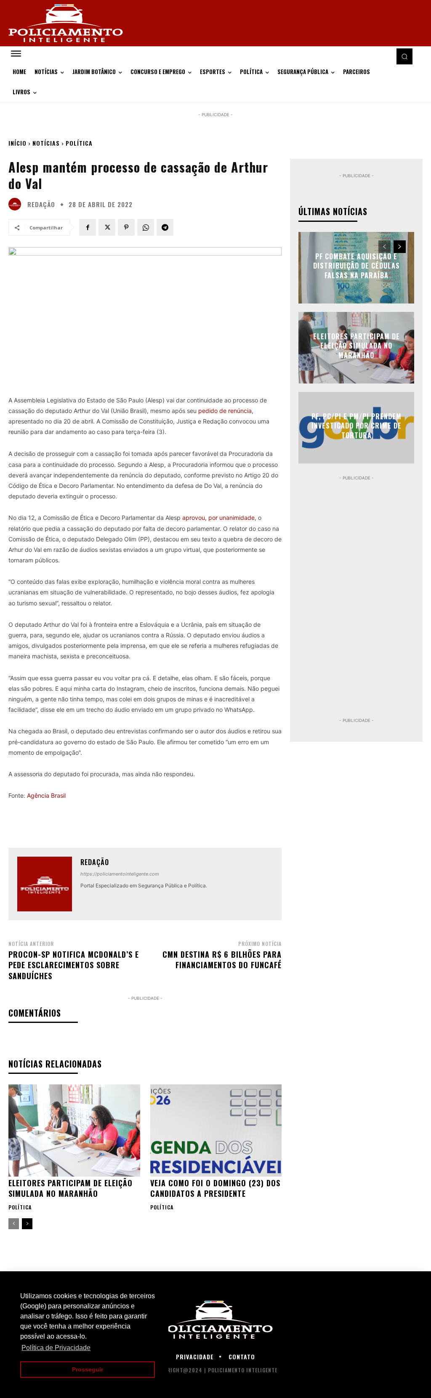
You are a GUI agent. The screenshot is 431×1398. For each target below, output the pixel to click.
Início (17, 142)
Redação (41, 204)
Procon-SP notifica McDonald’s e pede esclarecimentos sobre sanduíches (73, 965)
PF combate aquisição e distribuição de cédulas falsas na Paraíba (356, 265)
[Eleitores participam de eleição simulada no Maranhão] (74, 1130)
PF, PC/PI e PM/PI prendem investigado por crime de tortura (356, 425)
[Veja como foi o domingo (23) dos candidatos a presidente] (216, 1130)
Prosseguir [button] (87, 1369)
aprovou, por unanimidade (218, 517)
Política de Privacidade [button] (55, 1347)
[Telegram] (165, 227)
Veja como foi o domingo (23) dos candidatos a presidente (215, 1188)
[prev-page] (13, 1223)
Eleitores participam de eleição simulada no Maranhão (70, 1188)
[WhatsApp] (145, 227)
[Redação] (16, 204)
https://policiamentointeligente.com (119, 874)
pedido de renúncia (225, 410)
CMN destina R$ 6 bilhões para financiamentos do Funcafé (222, 959)
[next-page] (27, 1223)
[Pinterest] (126, 227)
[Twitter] (106, 227)
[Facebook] (87, 227)
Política (79, 142)
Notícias (46, 142)
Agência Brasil (46, 795)
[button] (404, 56)
